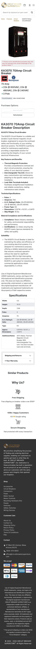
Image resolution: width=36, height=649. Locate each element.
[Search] (32, 12)
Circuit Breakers (7, 98)
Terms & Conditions (11, 532)
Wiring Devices (9, 510)
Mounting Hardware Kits (13, 501)
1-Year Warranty (11, 361)
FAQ (5, 535)
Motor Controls (9, 498)
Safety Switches (10, 508)
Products (9, 19)
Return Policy (9, 528)
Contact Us (8, 523)
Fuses (6, 494)
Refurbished (17, 115)
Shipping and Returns (13, 356)
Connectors (8, 491)
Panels (6, 503)
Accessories (8, 486)
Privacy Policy (9, 530)
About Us (7, 520)
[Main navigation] (33, 5)
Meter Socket (9, 496)
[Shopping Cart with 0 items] (24, 5)
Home (3, 19)
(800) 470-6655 (12, 551)
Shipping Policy (9, 525)
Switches (7, 505)
